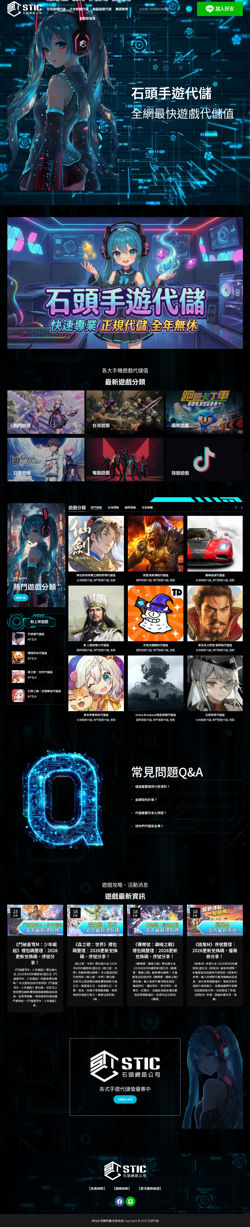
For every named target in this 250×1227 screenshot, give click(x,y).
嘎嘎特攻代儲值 (37, 653)
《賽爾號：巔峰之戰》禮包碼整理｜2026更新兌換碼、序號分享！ (154, 950)
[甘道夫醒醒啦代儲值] (155, 613)
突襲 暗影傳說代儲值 (155, 575)
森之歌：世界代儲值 (40, 672)
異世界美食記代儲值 (96, 715)
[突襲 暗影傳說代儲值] (155, 544)
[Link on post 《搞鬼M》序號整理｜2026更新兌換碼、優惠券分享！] (215, 920)
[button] (11, 283)
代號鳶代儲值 (36, 634)
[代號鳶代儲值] (18, 638)
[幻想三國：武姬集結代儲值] (18, 695)
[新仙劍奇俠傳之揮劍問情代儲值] (96, 544)
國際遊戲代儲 (144, 580)
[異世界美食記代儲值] (96, 683)
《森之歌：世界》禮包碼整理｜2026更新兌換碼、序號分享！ (95, 950)
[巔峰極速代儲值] (215, 544)
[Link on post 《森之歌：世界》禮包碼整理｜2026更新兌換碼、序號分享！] (95, 920)
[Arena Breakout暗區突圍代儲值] (155, 683)
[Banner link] (46, 412)
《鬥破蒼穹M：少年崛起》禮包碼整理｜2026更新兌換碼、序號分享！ (35, 953)
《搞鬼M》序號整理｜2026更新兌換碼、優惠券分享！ (214, 950)
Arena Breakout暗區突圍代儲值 (155, 715)
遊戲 (112, 580)
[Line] (130, 1201)
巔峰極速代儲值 (215, 575)
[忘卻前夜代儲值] (215, 683)
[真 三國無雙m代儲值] (96, 613)
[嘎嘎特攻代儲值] (18, 657)
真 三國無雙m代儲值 (96, 645)
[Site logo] (24, 8)
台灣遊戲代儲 (84, 580)
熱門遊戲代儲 (101, 580)
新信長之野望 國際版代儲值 (215, 645)
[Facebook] (120, 1201)
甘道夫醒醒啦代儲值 (155, 645)
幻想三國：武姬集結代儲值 (44, 691)
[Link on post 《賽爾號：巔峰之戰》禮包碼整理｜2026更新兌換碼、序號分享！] (155, 920)
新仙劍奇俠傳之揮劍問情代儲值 (96, 575)
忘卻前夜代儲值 (215, 715)
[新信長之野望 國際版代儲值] (215, 613)
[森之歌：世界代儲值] (18, 676)
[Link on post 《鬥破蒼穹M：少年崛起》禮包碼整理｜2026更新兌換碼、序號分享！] (35, 920)
